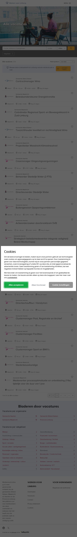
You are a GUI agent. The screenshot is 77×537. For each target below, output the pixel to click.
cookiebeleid (12, 277)
